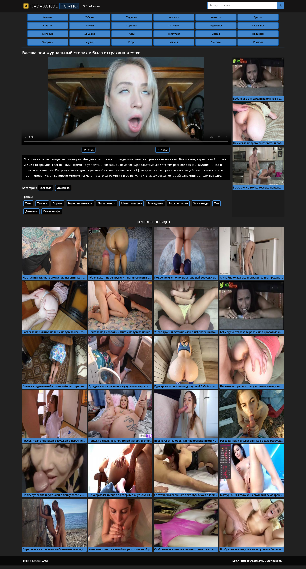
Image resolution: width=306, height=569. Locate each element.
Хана (28, 203)
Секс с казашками (35, 560)
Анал (132, 33)
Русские (258, 17)
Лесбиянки (258, 25)
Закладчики (155, 203)
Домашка (89, 33)
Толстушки (174, 33)
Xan (216, 203)
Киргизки (174, 17)
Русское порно (178, 203)
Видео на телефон (80, 203)
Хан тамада (200, 203)
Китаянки (173, 25)
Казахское (53, 6)
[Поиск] (280, 5)
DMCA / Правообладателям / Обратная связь (257, 560)
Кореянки (131, 25)
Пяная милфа (51, 211)
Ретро (131, 42)
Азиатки (47, 25)
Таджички (131, 17)
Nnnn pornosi (107, 203)
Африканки (216, 25)
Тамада (42, 203)
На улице (90, 42)
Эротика (216, 42)
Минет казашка (131, 203)
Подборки (258, 33)
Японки (90, 25)
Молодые (47, 33)
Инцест (174, 42)
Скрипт (57, 203)
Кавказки (216, 17)
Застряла (47, 42)
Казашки (48, 17)
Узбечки (90, 17)
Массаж (215, 33)
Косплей (258, 42)
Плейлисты (92, 6)
